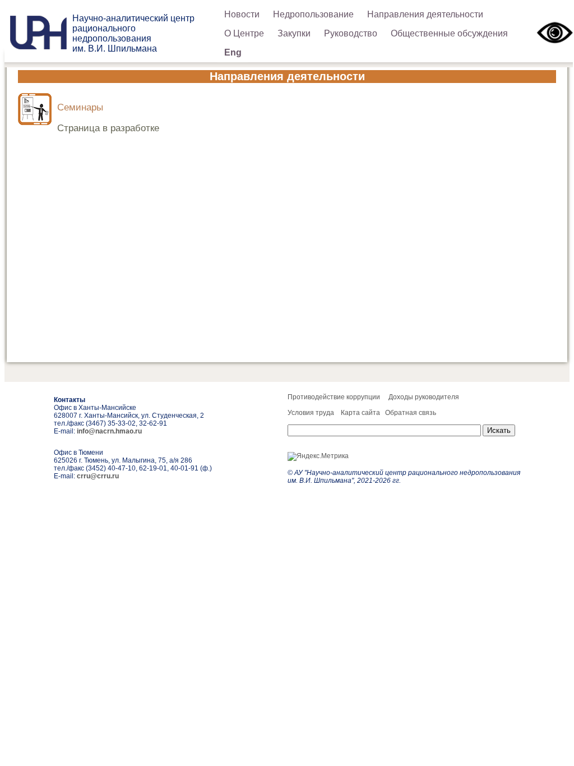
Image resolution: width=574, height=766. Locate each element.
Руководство (350, 33)
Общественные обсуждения (449, 33)
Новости (242, 14)
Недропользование (313, 14)
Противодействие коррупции (334, 397)
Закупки (294, 33)
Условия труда (311, 413)
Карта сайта (360, 413)
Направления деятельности (425, 14)
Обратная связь (410, 413)
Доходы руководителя (423, 397)
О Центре (244, 33)
